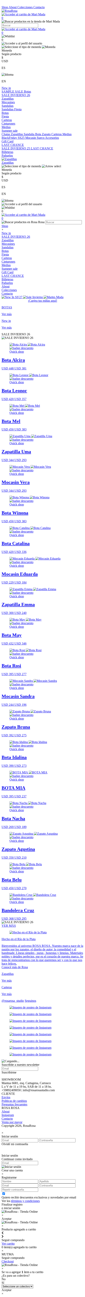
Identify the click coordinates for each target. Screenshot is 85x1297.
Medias (6, 127)
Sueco (41, 137)
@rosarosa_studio (13, 1000)
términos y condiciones (25, 1201)
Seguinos (30, 1000)
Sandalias (7, 105)
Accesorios (52, 137)
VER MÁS (9, 925)
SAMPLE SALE (13, 91)
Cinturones (8, 123)
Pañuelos (7, 155)
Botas (27, 91)
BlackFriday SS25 (13, 137)
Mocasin (31, 137)
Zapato (46, 134)
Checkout (8, 1261)
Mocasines (8, 102)
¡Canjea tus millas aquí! (42, 300)
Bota (38, 134)
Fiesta (18, 109)
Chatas (6, 134)
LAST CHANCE (13, 145)
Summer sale (10, 130)
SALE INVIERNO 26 (16, 95)
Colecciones (25, 7)
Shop (5, 7)
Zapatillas (8, 98)
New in (6, 88)
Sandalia (29, 134)
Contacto (39, 7)
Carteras (7, 120)
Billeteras (7, 152)
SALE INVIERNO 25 (16, 148)
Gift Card (7, 141)
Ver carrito (8, 1243)
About (13, 7)
